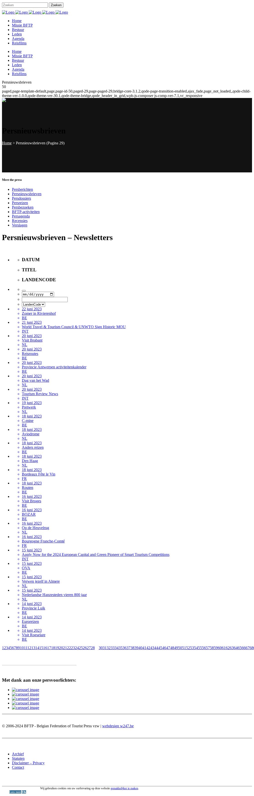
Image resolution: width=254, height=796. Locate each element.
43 (152, 648)
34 (117, 648)
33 (113, 648)
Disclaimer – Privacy (28, 763)
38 (132, 648)
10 (22, 648)
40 (140, 648)
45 (160, 648)
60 (220, 648)
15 (41, 648)
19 (57, 648)
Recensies (20, 221)
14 (37, 648)
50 (180, 648)
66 (244, 648)
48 (172, 648)
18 (53, 648)
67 (248, 648)
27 (89, 648)
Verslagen (19, 225)
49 (176, 648)
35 (121, 648)
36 (125, 648)
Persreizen (20, 203)
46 (164, 648)
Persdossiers (21, 198)
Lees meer (15, 792)
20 (61, 648)
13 (33, 648)
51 (184, 648)
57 (208, 648)
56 (204, 648)
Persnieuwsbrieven (26, 194)
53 (192, 648)
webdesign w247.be (118, 726)
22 (69, 648)
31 (105, 648)
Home (7, 143)
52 (188, 648)
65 (240, 648)
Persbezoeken (22, 207)
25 (81, 648)
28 (93, 648)
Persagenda (21, 216)
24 (77, 648)
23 (73, 648)
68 (252, 648)
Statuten (18, 758)
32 (109, 648)
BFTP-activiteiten (26, 212)
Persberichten (22, 189)
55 (200, 648)
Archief (18, 754)
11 (25, 648)
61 (224, 648)
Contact (18, 767)
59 (216, 648)
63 (232, 648)
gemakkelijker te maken (124, 788)
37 (128, 648)
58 (212, 648)
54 (196, 648)
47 (168, 648)
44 (156, 648)
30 (101, 648)
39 (136, 648)
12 (29, 648)
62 (228, 648)
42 (148, 648)
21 (65, 648)
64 (236, 648)
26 (85, 648)
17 (49, 648)
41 (144, 648)
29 (97, 648)
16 (45, 648)
